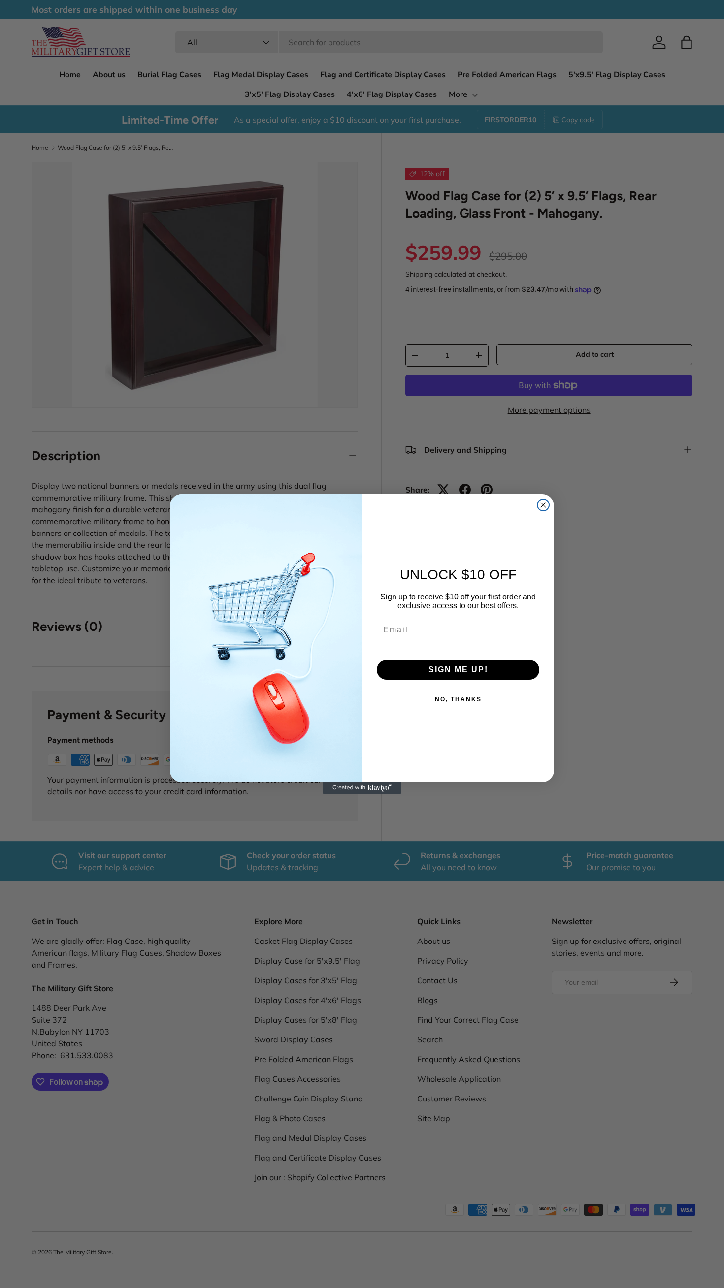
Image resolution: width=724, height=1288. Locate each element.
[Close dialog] (543, 505)
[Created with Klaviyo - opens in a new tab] (362, 788)
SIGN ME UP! (458, 669)
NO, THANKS (458, 699)
